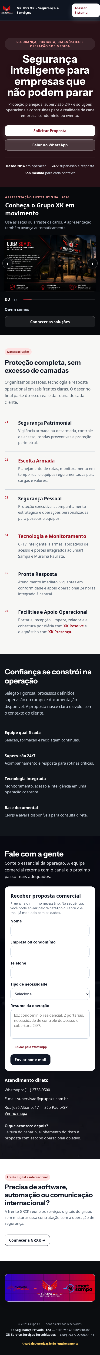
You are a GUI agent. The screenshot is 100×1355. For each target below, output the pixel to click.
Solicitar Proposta (50, 130)
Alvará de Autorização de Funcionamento (50, 1344)
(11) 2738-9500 (37, 1089)
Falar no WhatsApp (50, 145)
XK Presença (59, 631)
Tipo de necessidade (28, 984)
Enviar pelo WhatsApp (31, 1047)
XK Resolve (73, 626)
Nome (16, 921)
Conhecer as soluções (50, 321)
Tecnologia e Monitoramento (52, 536)
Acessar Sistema (81, 10)
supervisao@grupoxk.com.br (42, 1098)
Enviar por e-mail (30, 1059)
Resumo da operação (29, 1005)
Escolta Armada (36, 460)
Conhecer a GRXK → (27, 1240)
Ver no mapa (16, 1113)
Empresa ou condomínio (33, 942)
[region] (50, 263)
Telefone (18, 963)
